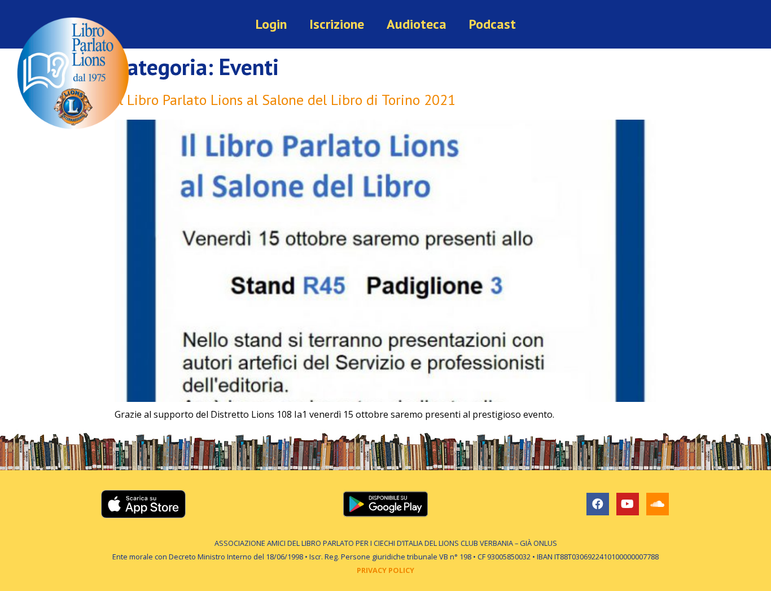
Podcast (492, 24)
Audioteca (416, 24)
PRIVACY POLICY (385, 570)
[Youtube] (627, 504)
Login (271, 24)
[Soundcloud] (657, 504)
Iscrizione (336, 24)
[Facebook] (597, 504)
